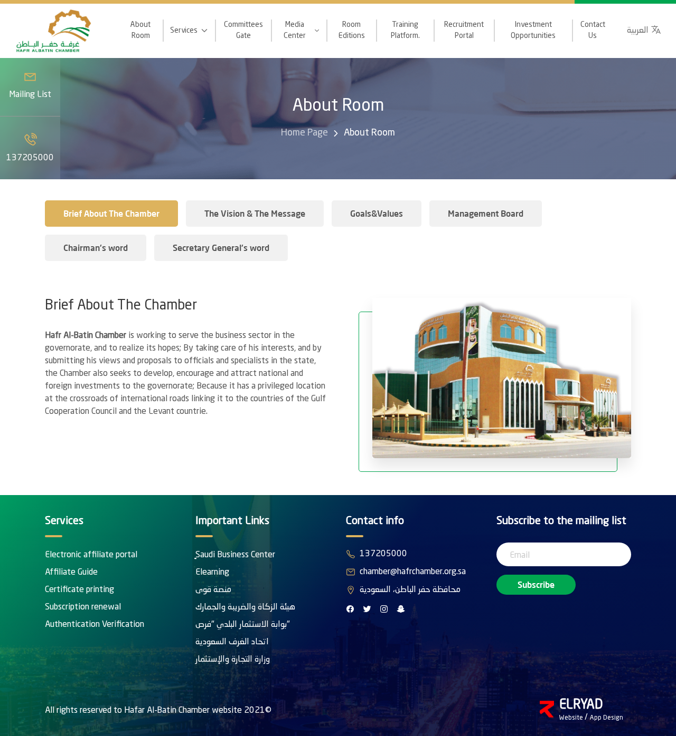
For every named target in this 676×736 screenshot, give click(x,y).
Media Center (295, 30)
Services (184, 30)
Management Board (485, 213)
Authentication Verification (94, 625)
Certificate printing (79, 590)
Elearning (212, 572)
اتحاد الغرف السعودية (232, 642)
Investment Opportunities (533, 30)
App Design (606, 718)
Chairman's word (95, 248)
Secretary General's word (221, 248)
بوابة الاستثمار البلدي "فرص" (242, 625)
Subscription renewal (83, 607)
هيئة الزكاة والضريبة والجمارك (245, 607)
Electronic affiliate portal (91, 555)
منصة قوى (213, 590)
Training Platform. (405, 30)
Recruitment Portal (464, 30)
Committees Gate (243, 30)
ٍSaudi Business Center (235, 555)
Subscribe (536, 584)
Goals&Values (376, 213)
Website (572, 718)
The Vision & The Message (254, 213)
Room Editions (352, 30)
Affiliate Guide (71, 572)
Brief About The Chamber (111, 213)
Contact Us (592, 30)
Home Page (304, 133)
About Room (140, 30)
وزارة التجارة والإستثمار (232, 659)
